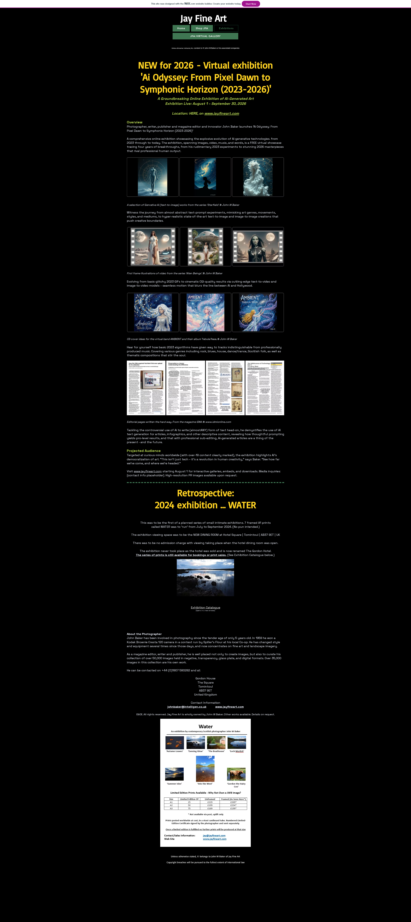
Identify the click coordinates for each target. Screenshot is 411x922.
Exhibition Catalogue (205, 607)
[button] (205, 577)
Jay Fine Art (203, 18)
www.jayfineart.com (221, 113)
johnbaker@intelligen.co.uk (186, 707)
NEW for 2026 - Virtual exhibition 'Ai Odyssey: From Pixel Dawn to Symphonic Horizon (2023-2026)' (205, 77)
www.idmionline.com (218, 422)
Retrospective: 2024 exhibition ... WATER (205, 499)
